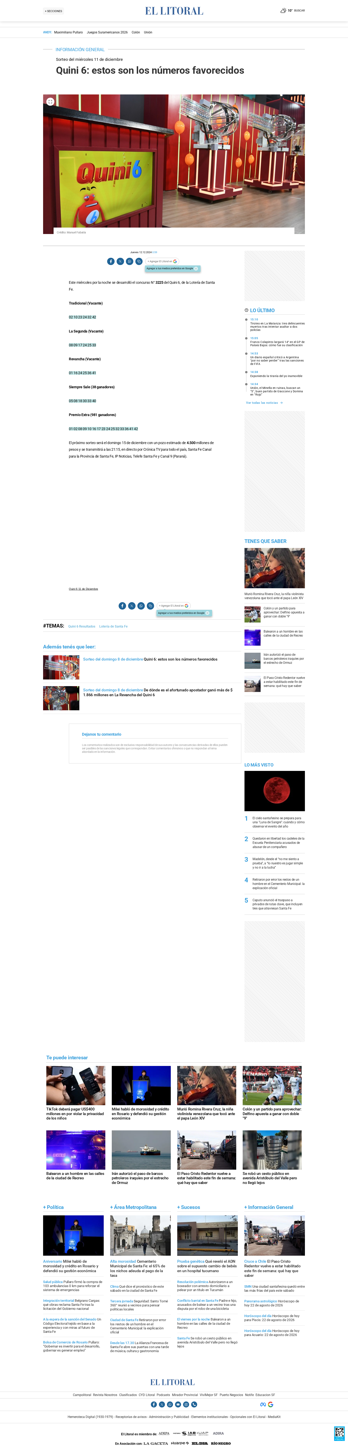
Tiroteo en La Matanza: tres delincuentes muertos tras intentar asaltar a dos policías (277, 324)
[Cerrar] (196, 269)
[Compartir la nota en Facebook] (111, 261)
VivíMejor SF (209, 1395)
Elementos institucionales (209, 1417)
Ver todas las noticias (262, 403)
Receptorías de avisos (131, 1417)
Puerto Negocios (231, 1395)
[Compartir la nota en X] (120, 261)
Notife (249, 1395)
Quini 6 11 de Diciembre (83, 588)
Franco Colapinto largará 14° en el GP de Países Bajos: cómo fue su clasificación (277, 342)
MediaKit (274, 1417)
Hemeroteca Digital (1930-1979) (90, 1417)
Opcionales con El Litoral (247, 1417)
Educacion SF (265, 1395)
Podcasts (163, 1395)
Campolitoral (82, 1395)
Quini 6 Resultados (81, 626)
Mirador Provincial (185, 1395)
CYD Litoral (147, 1395)
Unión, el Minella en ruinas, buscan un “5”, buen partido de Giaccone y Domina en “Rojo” (276, 389)
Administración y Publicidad (169, 1417)
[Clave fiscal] (339, 1440)
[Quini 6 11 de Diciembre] (143, 523)
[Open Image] (50, 102)
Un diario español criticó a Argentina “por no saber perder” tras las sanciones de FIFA (277, 359)
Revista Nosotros (105, 1395)
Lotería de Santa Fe (113, 626)
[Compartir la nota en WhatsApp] (129, 261)
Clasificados (128, 1395)
